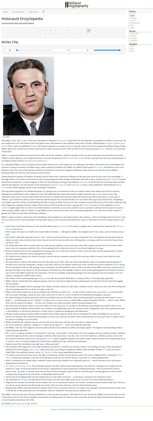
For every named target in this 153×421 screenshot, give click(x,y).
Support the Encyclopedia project (73, 409)
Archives (133, 13)
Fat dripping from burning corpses (19, 366)
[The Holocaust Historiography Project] (76, 4)
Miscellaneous (135, 23)
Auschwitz (62, 140)
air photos (36, 349)
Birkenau (43, 161)
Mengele (24, 380)
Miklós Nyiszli (111, 179)
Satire (132, 25)
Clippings (133, 18)
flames (40, 325)
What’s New (134, 33)
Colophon (133, 38)
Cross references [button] (18, 12)
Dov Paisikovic (46, 352)
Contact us (55, 409)
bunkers (116, 265)
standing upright (44, 278)
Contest (133, 20)
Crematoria (84, 182)
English (34, 146)
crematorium (63, 226)
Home (132, 51)
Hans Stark (98, 167)
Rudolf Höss (75, 185)
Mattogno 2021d (20, 404)
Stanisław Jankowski (59, 185)
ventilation (13, 333)
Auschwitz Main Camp (75, 158)
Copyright (133, 41)
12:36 (68, 50)
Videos (132, 28)
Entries (6, 12)
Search (132, 46)
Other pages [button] (33, 12)
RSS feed (133, 36)
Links (132, 48)
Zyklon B (86, 205)
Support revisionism (94, 409)
